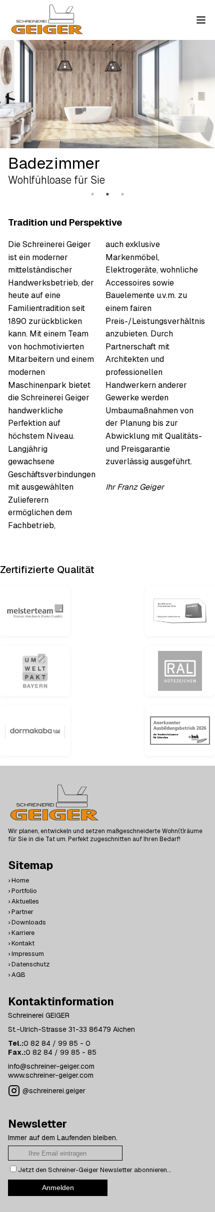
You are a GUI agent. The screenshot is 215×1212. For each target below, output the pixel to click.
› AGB (17, 974)
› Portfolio (22, 891)
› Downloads (27, 922)
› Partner (21, 912)
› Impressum (26, 953)
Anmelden (58, 1188)
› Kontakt (21, 943)
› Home (18, 880)
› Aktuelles (23, 901)
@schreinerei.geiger (54, 1090)
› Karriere (21, 932)
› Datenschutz (29, 964)
